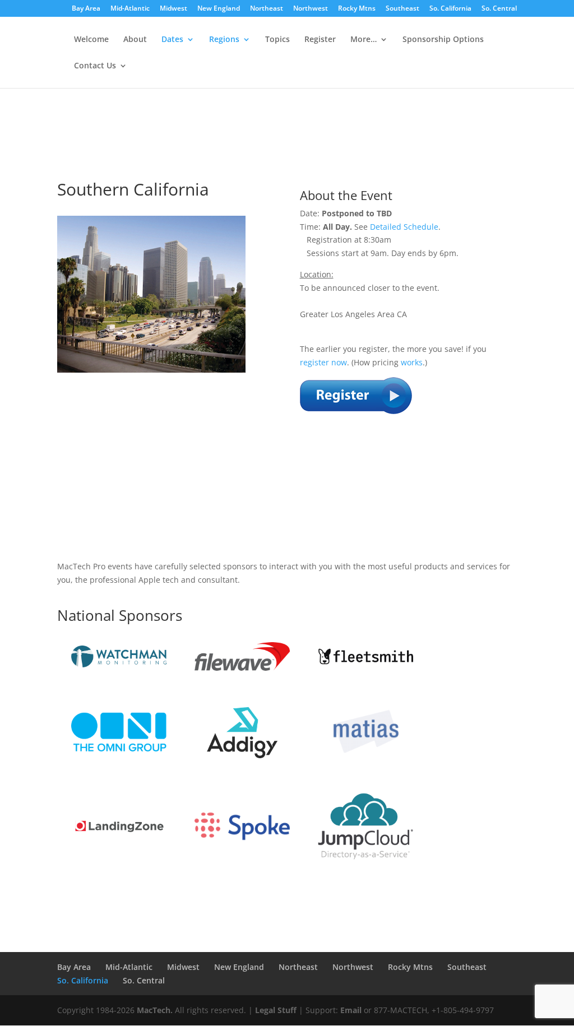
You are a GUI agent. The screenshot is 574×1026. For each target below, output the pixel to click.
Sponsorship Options (443, 39)
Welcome (91, 39)
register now (323, 362)
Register (320, 39)
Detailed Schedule (404, 226)
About (135, 39)
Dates (172, 39)
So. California (450, 9)
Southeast (402, 9)
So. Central (499, 9)
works (412, 362)
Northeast (266, 9)
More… (363, 39)
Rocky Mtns (357, 9)
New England (218, 9)
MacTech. (155, 1010)
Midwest (173, 9)
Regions (224, 39)
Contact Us (95, 66)
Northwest (310, 9)
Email (351, 1010)
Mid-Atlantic (130, 9)
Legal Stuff (276, 1010)
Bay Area (86, 9)
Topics (277, 39)
